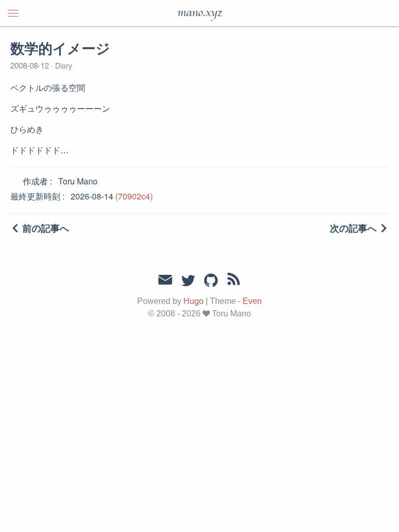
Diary (62, 65)
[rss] (234, 281)
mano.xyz (199, 13)
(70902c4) (134, 196)
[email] (165, 280)
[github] (211, 281)
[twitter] (188, 281)
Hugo (193, 301)
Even (252, 301)
